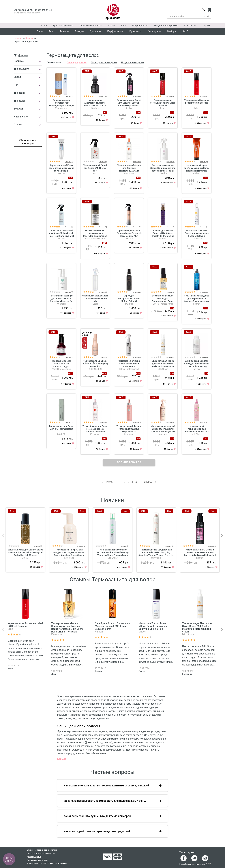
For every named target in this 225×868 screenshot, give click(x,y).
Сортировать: (54, 62)
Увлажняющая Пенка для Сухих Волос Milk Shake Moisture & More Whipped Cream (197, 627)
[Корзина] (209, 10)
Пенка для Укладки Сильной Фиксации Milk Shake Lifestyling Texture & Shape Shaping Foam (113, 552)
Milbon (61, 238)
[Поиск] (208, 16)
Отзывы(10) (102, 96)
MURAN (163, 238)
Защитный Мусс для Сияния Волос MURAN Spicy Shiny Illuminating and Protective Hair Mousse (25, 552)
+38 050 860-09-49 (42, 10)
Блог (123, 25)
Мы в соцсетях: (187, 852)
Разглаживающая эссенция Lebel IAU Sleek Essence (162, 103)
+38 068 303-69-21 (23, 10)
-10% (206, 243)
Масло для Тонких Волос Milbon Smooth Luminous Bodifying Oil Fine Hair (153, 626)
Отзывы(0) (103, 162)
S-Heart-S (128, 238)
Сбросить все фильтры (28, 142)
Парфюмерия (115, 31)
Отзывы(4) (69, 162)
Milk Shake (197, 238)
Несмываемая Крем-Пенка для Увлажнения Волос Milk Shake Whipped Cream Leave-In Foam (196, 236)
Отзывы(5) (170, 292)
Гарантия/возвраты (90, 25)
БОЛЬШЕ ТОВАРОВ (129, 462)
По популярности (76, 62)
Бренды (79, 31)
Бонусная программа (166, 25)
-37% (172, 112)
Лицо (40, 31)
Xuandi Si (162, 173)
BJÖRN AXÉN (95, 369)
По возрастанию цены (104, 62)
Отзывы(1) (137, 162)
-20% (104, 373)
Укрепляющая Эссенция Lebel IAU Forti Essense (25, 625)
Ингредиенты (140, 25)
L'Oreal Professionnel (95, 238)
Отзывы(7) (170, 96)
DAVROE (61, 434)
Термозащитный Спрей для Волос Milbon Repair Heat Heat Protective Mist (61, 233)
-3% (104, 112)
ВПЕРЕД (148, 482)
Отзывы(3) (137, 96)
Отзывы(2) (69, 96)
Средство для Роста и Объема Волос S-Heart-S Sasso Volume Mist (129, 233)
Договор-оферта (34, 857)
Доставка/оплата (63, 25)
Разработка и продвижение (191, 864)
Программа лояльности (37, 860)
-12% (138, 112)
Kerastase (129, 173)
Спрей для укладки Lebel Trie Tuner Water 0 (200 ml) (95, 298)
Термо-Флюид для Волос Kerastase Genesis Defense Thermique (95, 429)
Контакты (190, 25)
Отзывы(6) (103, 292)
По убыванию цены (132, 62)
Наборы (171, 31)
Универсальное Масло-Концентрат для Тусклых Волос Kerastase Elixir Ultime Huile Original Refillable (67, 627)
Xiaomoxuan (61, 108)
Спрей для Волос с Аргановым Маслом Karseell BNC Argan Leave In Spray (112, 626)
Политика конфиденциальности (41, 853)
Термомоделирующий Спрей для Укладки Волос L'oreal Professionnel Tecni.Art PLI (129, 366)
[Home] (112, 12)
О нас (111, 25)
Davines (95, 108)
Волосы (64, 31)
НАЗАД (109, 482)
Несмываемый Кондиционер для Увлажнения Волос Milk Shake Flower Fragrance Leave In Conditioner (197, 431)
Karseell (99, 631)
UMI (95, 173)
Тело (51, 31)
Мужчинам (135, 31)
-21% (138, 178)
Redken (129, 108)
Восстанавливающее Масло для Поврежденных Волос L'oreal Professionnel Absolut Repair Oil (163, 301)
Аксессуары (154, 31)
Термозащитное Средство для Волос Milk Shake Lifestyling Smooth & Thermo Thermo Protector (156, 552)
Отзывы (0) (38, 546)
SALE (185, 31)
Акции (43, 25)
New (12, 511)
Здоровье (95, 31)
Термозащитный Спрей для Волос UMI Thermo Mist (95, 168)
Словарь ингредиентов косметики (42, 850)
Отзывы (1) (81, 546)
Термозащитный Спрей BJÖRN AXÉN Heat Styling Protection (95, 364)
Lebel (162, 108)
